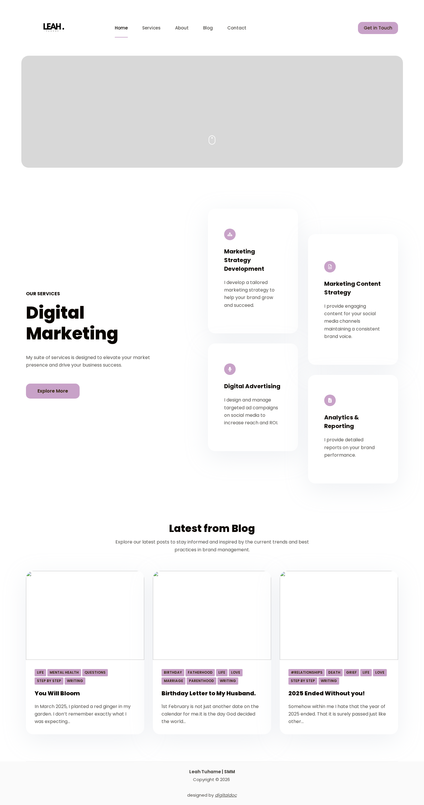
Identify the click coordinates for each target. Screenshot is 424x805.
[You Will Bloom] (85, 615)
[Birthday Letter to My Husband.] (212, 615)
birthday (173, 672)
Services (151, 28)
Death (334, 672)
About (182, 28)
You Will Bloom (57, 693)
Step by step (49, 680)
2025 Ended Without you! (326, 693)
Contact (236, 28)
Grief (351, 672)
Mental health (64, 672)
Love (235, 672)
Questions (95, 672)
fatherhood (200, 672)
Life (40, 672)
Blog (208, 28)
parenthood (201, 680)
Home (121, 28)
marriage (173, 680)
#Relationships (306, 672)
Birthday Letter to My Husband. (209, 693)
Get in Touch (378, 28)
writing (75, 680)
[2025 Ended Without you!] (339, 615)
